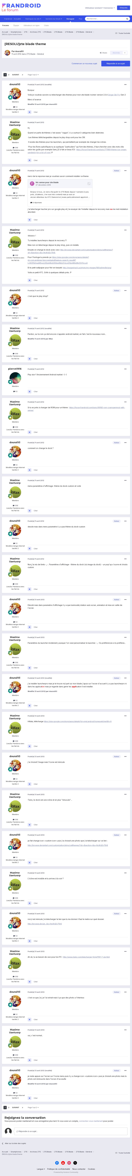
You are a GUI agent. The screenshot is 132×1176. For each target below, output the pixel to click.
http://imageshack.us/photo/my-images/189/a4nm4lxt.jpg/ (87, 268)
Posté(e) (36, 84)
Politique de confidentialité (58, 1169)
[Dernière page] (22, 74)
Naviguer (70, 19)
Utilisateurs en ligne (31, 25)
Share (104, 53)
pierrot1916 (15, 368)
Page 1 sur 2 (33, 75)
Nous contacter (78, 1169)
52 (16, 107)
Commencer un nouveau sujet (84, 63)
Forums (5, 25)
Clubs (46, 25)
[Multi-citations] (29, 112)
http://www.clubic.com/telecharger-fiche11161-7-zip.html (86, 957)
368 (16, 148)
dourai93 (19, 51)
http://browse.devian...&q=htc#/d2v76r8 (45, 924)
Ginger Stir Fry (114, 95)
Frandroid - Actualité (12, 19)
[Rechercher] (127, 19)
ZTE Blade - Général (35, 54)
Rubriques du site (33, 19)
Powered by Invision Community (66, 1172)
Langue (40, 1169)
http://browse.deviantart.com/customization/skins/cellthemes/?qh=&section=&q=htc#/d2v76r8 (68, 845)
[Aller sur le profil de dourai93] (7, 53)
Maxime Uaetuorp (14, 123)
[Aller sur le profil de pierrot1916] (15, 378)
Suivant (15, 75)
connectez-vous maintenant (91, 1121)
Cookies (91, 1169)
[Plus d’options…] (125, 84)
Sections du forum (53, 19)
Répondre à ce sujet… (28, 1131)
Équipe (16, 25)
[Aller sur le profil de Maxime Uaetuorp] (15, 134)
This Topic (117, 19)
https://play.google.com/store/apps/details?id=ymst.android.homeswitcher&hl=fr (78, 721)
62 (16, 391)
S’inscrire (123, 8)
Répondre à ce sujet (116, 63)
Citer (36, 112)
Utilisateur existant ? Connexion (99, 8)
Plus (80, 19)
